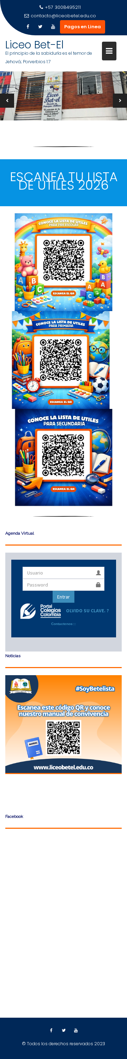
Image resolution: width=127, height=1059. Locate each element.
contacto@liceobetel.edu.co (63, 15)
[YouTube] (53, 26)
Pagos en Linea (82, 26)
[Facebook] (27, 26)
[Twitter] (40, 26)
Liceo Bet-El (34, 44)
